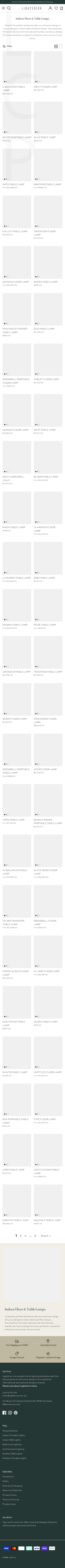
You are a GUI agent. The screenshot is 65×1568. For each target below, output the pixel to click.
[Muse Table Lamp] (48, 605)
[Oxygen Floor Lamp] (17, 262)
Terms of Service (11, 1500)
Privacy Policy (10, 1495)
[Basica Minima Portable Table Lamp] (48, 800)
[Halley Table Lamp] (17, 212)
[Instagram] (10, 1413)
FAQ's (6, 1481)
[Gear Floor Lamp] (48, 750)
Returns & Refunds (12, 1490)
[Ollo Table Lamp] (48, 118)
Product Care (9, 1504)
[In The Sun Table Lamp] (17, 118)
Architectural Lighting (13, 1449)
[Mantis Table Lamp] (17, 1053)
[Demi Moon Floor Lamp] (48, 699)
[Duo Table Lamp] (48, 309)
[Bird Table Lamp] (48, 558)
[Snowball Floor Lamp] (48, 901)
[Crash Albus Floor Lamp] (17, 952)
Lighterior (12, 1557)
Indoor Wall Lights (12, 1440)
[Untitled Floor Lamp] (48, 1053)
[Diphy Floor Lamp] (48, 67)
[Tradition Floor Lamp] (48, 212)
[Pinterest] (16, 1413)
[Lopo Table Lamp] (17, 1150)
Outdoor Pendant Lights (15, 1458)
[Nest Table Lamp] (48, 410)
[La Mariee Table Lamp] (17, 558)
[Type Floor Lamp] (48, 1100)
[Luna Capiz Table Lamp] (17, 67)
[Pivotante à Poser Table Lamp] (17, 309)
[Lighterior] (31, 8)
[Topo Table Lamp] (17, 800)
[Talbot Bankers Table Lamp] (17, 901)
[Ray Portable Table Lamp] (17, 1100)
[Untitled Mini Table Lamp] (48, 1150)
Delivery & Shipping (12, 1486)
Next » (46, 1235)
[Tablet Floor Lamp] (48, 360)
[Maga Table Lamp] (17, 508)
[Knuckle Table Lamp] (48, 1201)
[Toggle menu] (3, 8)
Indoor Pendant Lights (14, 1435)
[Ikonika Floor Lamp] (17, 410)
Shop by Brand (10, 1431)
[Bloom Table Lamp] (48, 457)
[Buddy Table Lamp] (48, 262)
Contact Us (8, 1477)
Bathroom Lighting (12, 1445)
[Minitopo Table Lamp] (48, 165)
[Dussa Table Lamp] (48, 1002)
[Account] (49, 8)
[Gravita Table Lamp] (17, 1201)
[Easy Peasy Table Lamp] (17, 1002)
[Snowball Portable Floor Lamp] (17, 360)
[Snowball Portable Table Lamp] (17, 750)
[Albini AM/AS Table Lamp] (17, 851)
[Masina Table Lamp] (17, 605)
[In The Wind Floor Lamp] (48, 851)
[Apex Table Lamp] (17, 165)
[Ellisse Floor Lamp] (48, 952)
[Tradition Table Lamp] (48, 652)
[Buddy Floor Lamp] (17, 699)
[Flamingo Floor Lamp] (48, 508)
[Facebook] (4, 1413)
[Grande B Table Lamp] (17, 652)
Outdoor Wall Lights (12, 1454)
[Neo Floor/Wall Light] (17, 457)
